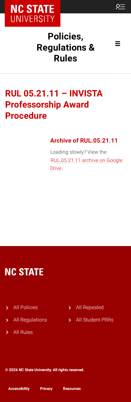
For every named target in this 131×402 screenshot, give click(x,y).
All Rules (23, 332)
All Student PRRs (95, 320)
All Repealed (90, 307)
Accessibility (19, 388)
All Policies (25, 307)
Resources (72, 388)
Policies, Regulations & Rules (66, 47)
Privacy (46, 388)
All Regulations (30, 320)
